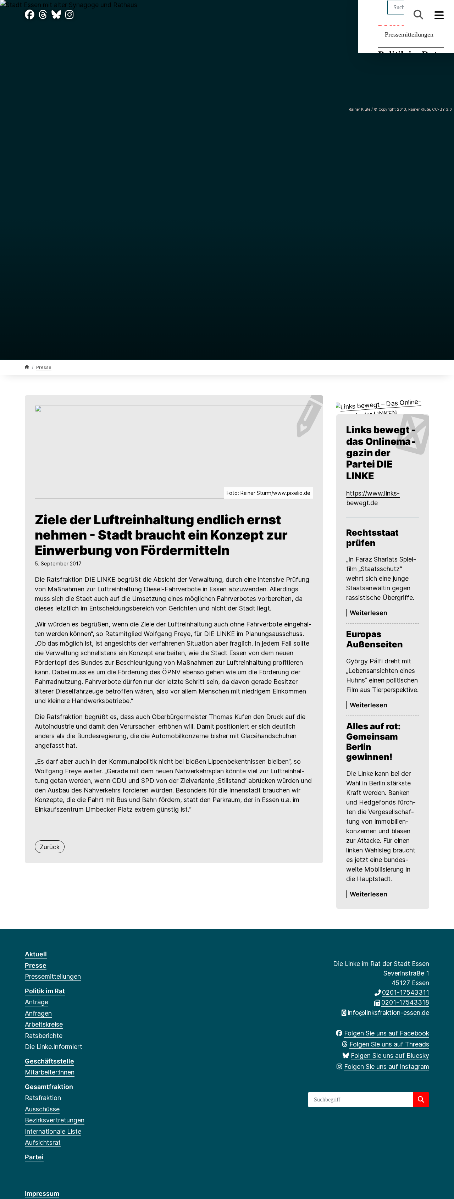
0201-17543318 (405, 1002)
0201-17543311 (405, 992)
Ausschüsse (42, 1109)
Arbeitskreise (44, 1024)
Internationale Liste (53, 1131)
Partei (34, 1157)
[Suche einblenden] (418, 15)
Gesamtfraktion (49, 1086)
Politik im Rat (45, 991)
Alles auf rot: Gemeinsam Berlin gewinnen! (373, 742)
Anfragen (38, 1013)
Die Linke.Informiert (53, 1046)
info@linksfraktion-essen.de (388, 1012)
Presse (43, 367)
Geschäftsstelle (49, 1061)
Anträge (36, 1002)
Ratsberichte (43, 1035)
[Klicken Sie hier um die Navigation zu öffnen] (439, 15)
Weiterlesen (368, 613)
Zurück (50, 847)
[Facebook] (29, 15)
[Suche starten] (421, 1099)
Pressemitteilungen (409, 34)
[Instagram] (69, 15)
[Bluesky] (56, 15)
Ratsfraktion (43, 1097)
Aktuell (36, 954)
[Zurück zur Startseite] (27, 367)
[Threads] (43, 15)
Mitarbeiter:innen (49, 1072)
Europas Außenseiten (374, 639)
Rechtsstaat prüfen (372, 538)
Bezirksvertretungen (54, 1120)
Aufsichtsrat (43, 1142)
